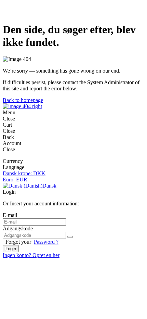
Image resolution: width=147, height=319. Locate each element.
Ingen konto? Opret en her (31, 255)
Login (10, 248)
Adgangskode (18, 228)
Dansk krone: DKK (24, 173)
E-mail (10, 215)
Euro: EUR (15, 179)
